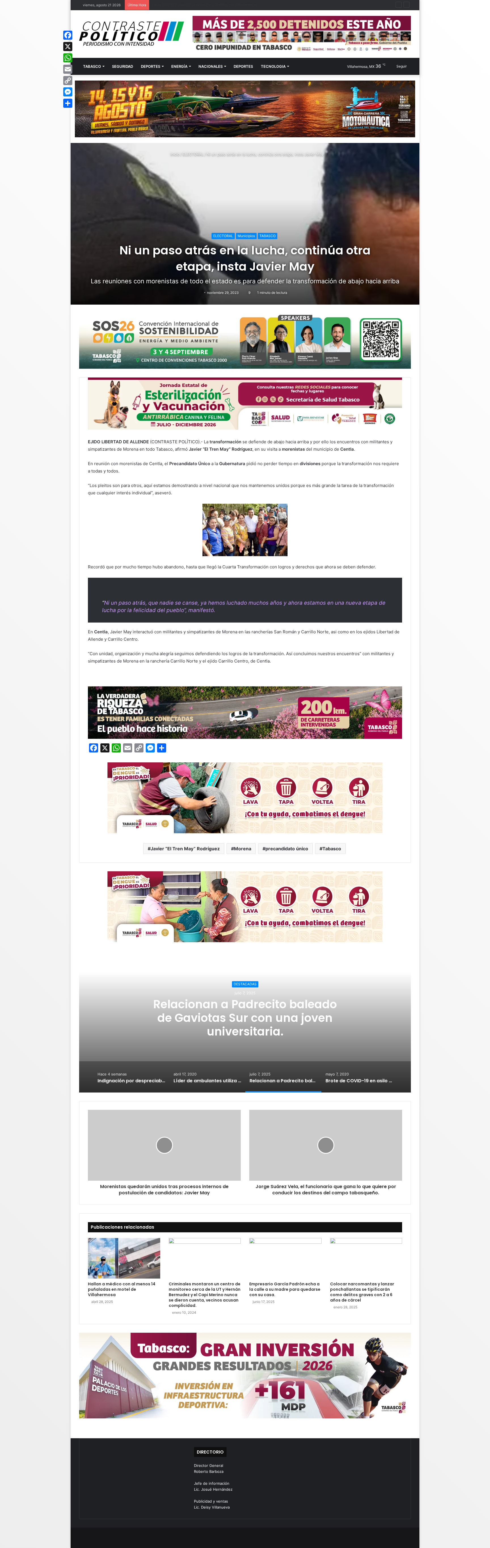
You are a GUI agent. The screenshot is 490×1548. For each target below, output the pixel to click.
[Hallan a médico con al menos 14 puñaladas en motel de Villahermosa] (124, 1258)
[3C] (245, 340)
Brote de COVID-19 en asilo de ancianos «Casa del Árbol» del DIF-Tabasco (245, 1018)
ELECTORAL (193, 154)
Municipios (246, 236)
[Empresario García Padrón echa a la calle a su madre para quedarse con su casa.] (285, 1258)
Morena (242, 848)
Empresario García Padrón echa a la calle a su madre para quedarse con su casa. (284, 1289)
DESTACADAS (245, 984)
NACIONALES (210, 66)
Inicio (174, 154)
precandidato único (286, 848)
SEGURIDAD (122, 66)
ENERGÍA (179, 66)
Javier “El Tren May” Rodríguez (185, 848)
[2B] (245, 108)
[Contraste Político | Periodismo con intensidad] (131, 34)
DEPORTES (150, 66)
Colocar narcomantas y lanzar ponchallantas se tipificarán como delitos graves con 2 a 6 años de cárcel (362, 1292)
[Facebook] (67, 35)
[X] (67, 46)
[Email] (67, 69)
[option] (245, 1022)
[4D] (245, 797)
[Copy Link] (67, 80)
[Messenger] (67, 92)
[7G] (245, 712)
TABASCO (92, 66)
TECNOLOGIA (273, 66)
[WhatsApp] (67, 58)
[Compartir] (67, 103)
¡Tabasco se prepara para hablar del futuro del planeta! (200, 5)
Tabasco (331, 848)
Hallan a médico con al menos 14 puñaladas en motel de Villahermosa (121, 1289)
